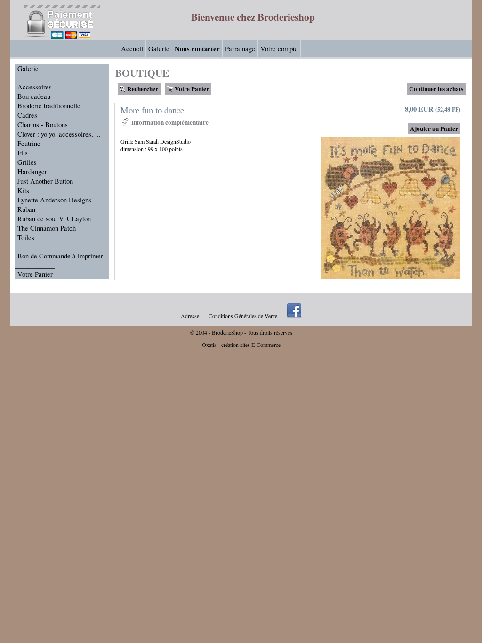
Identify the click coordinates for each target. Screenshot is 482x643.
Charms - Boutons (42, 124)
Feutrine (28, 143)
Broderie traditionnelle (48, 105)
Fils (22, 152)
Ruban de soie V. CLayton (54, 218)
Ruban (26, 209)
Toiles (25, 237)
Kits (23, 190)
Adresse (190, 316)
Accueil (132, 48)
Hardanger (32, 171)
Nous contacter (197, 49)
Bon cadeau (33, 96)
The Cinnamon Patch (46, 228)
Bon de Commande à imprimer (60, 255)
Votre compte (279, 48)
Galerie (158, 48)
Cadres (27, 115)
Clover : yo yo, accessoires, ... (59, 133)
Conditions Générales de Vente (243, 316)
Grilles (27, 162)
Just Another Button (45, 181)
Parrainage (240, 48)
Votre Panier (35, 274)
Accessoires (34, 86)
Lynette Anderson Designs (54, 199)
